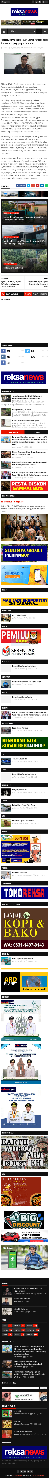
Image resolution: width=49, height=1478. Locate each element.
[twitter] (36, 2)
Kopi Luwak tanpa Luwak (19, 872)
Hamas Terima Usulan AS (20, 728)
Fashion (6, 1330)
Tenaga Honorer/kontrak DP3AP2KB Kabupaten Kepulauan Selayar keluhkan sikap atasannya (27, 397)
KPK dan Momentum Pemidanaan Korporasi (25, 420)
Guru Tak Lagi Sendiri (19, 615)
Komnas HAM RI (30, 48)
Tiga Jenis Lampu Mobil (19, 758)
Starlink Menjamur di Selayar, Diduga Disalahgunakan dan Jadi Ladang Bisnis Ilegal (29, 453)
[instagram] (39, 2)
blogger (28, 294)
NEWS (5, 1334)
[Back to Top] (31, 1471)
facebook (43, 294)
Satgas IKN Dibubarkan (21, 1309)
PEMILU (17, 1334)
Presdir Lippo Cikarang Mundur (22, 697)
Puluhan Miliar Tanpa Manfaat (13, 267)
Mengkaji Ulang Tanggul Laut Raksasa (24, 666)
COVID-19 (17, 1326)
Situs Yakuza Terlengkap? (12, 501)
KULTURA (17, 1330)
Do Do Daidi (17, 1411)
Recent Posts (13, 432)
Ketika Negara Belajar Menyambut (23, 958)
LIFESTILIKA (31, 1330)
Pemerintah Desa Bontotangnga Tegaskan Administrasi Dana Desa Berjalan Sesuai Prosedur (23, 218)
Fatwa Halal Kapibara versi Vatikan (23, 820)
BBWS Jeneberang (10, 264)
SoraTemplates (17, 1475)
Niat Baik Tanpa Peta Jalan (22, 1298)
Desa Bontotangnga (11, 213)
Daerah (29, 1326)
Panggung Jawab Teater (19, 789)
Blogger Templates (38, 1475)
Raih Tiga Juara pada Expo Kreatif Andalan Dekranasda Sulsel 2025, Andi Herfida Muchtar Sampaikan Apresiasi (30, 473)
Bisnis (5, 1326)
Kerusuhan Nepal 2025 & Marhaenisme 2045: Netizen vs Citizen (28, 1289)
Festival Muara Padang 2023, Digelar (24, 805)
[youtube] (43, 2)
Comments (36, 432)
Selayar (40, 48)
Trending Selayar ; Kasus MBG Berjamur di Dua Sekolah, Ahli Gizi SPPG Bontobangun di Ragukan (24, 242)
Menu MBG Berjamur (11, 237)
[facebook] (33, 2)
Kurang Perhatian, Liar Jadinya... (22, 409)
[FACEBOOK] (46, 2)
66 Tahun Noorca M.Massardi (23, 1431)
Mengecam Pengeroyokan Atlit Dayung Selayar (26, 681)
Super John (17, 1421)
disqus (35, 294)
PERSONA (30, 1334)
